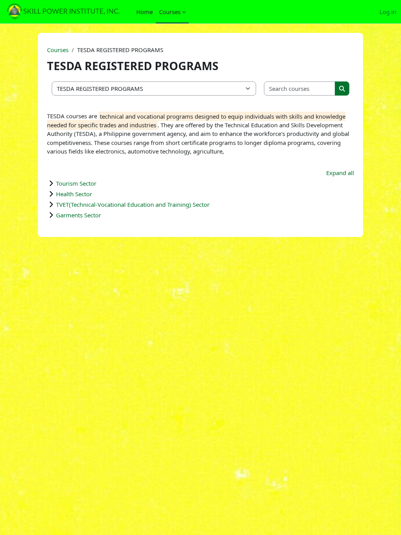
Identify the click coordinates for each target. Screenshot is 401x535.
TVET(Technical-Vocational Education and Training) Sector (133, 204)
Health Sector (74, 194)
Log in (387, 12)
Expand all (340, 173)
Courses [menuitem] (170, 12)
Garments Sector (78, 215)
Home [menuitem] (144, 12)
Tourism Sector (76, 183)
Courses (58, 50)
